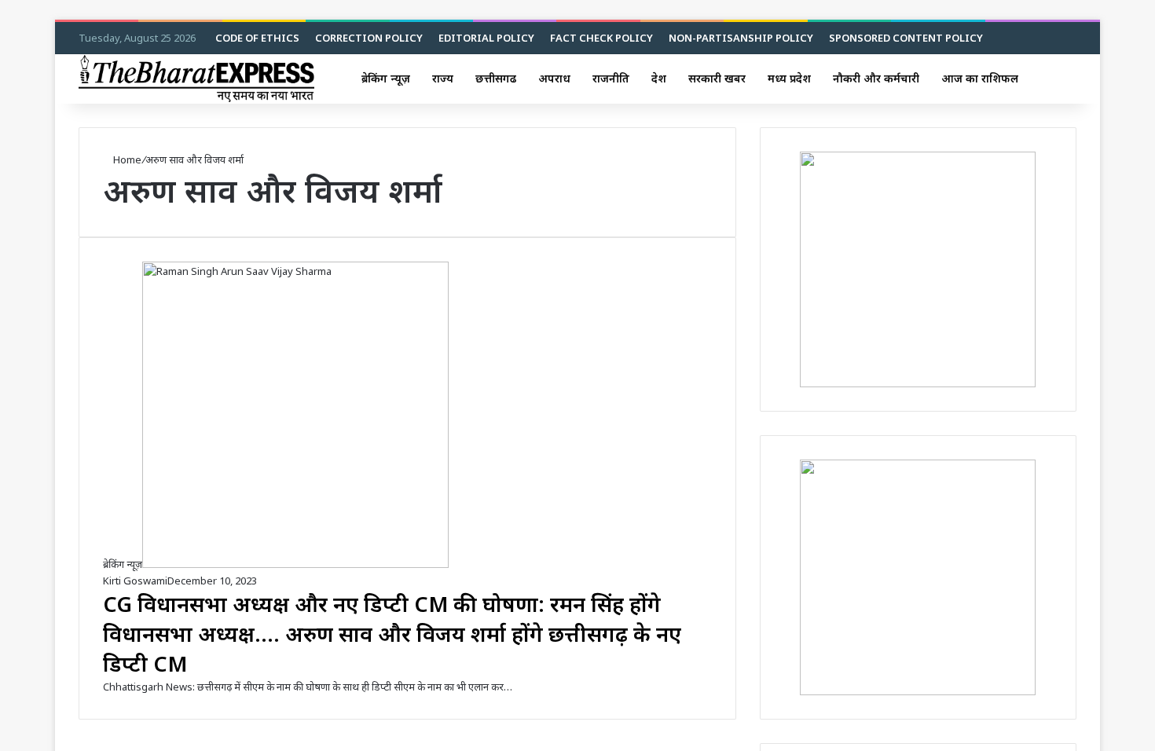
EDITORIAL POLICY (486, 38)
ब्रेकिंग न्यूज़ (385, 78)
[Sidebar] (1041, 78)
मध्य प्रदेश (789, 78)
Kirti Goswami (135, 580)
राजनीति (610, 78)
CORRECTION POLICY (369, 38)
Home (126, 159)
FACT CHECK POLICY (601, 38)
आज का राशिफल (979, 78)
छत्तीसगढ (495, 78)
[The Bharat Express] (196, 78)
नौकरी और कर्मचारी (876, 78)
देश (658, 78)
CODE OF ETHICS (257, 38)
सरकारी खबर (717, 78)
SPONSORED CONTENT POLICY (906, 38)
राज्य (442, 78)
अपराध (554, 78)
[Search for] (1064, 78)
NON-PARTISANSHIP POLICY (741, 38)
